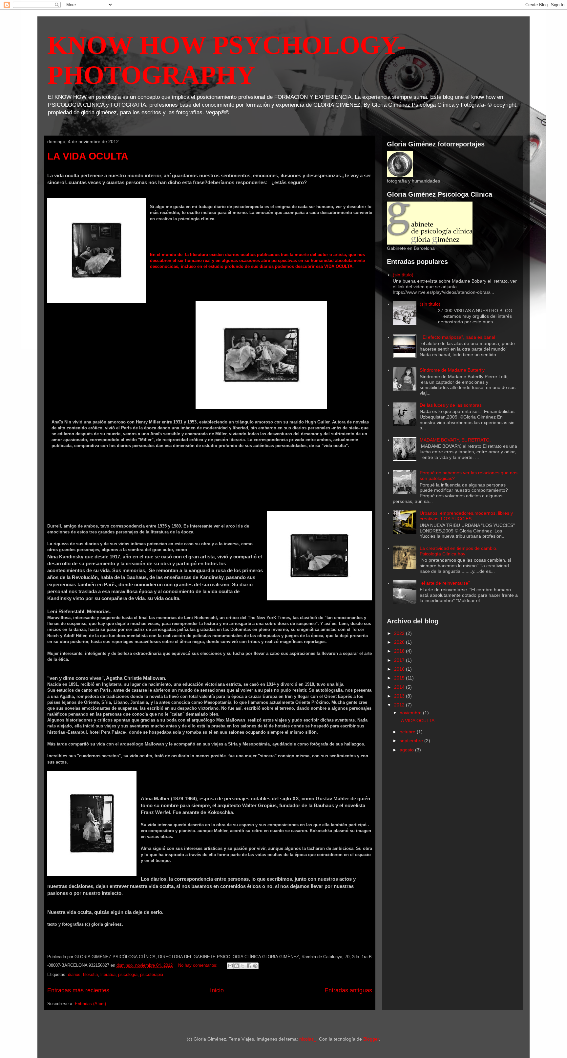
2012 (400, 704)
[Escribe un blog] (236, 965)
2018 (400, 651)
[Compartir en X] (243, 965)
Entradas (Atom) (90, 1003)
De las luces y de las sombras (451, 405)
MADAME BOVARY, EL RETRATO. (455, 440)
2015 (400, 677)
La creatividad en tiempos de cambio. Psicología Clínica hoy (458, 551)
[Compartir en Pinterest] (255, 965)
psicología (127, 974)
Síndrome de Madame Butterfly (452, 370)
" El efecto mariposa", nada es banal (457, 337)
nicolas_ (307, 1039)
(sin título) (403, 274)
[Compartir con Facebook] (249, 965)
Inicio (217, 990)
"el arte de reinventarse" (445, 583)
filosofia (90, 974)
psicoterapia (151, 974)
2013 (400, 696)
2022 (400, 633)
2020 (400, 642)
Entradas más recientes (78, 990)
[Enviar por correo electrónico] (230, 965)
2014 (400, 687)
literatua (108, 974)
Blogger (371, 1039)
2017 (400, 660)
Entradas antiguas (348, 990)
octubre (408, 731)
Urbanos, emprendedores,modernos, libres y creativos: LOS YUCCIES (466, 515)
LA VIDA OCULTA (87, 156)
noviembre (411, 712)
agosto (407, 749)
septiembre (412, 740)
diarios (74, 974)
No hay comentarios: (198, 965)
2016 (400, 669)
